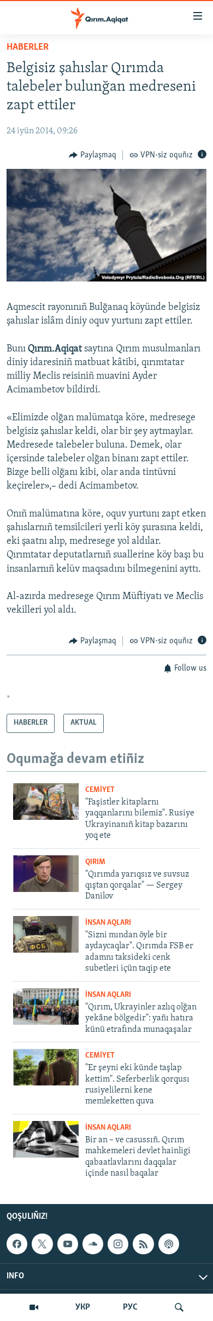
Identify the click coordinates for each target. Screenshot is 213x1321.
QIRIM (95, 862)
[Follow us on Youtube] (67, 1244)
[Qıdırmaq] (179, 1307)
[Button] (92, 155)
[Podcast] (168, 1244)
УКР (82, 1307)
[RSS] (143, 1244)
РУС (130, 1307)
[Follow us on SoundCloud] (92, 1244)
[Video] (33, 1307)
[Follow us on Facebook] (17, 1244)
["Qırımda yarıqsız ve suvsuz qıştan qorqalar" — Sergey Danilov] (46, 873)
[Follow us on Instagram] (118, 1244)
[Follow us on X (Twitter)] (42, 1244)
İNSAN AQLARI (108, 923)
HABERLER (28, 47)
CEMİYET (100, 790)
